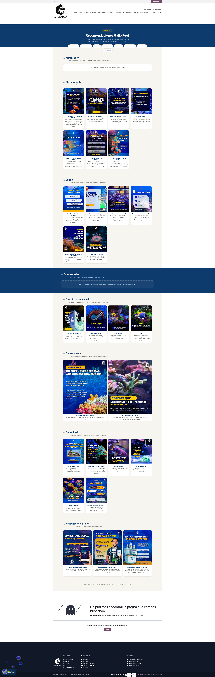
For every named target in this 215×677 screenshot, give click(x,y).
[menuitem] (75, 12)
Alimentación (74, 46)
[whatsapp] (60, 2)
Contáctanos (156, 2)
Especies (119, 46)
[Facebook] (54, 1)
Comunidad (142, 46)
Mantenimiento (87, 46)
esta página (139, 615)
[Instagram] (57, 1)
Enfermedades (108, 46)
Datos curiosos (130, 46)
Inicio (107, 629)
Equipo (97, 46)
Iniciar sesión (157, 9)
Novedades (108, 50)
